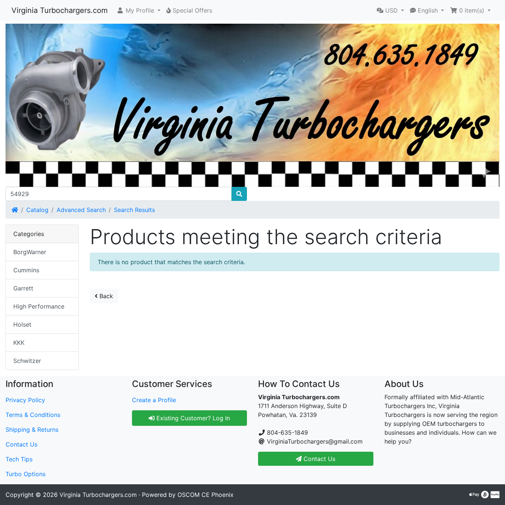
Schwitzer (27, 360)
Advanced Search (81, 209)
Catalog (37, 209)
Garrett (23, 288)
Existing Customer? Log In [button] (192, 418)
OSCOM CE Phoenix (205, 494)
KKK (18, 342)
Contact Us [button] (318, 458)
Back (105, 296)
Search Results (134, 209)
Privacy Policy (25, 400)
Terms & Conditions (33, 414)
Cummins (26, 270)
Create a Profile (154, 400)
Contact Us (21, 444)
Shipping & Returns (32, 429)
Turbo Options (25, 474)
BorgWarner (29, 252)
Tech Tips (19, 459)
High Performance (38, 306)
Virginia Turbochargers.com (59, 10)
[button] (138, 10)
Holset (22, 324)
